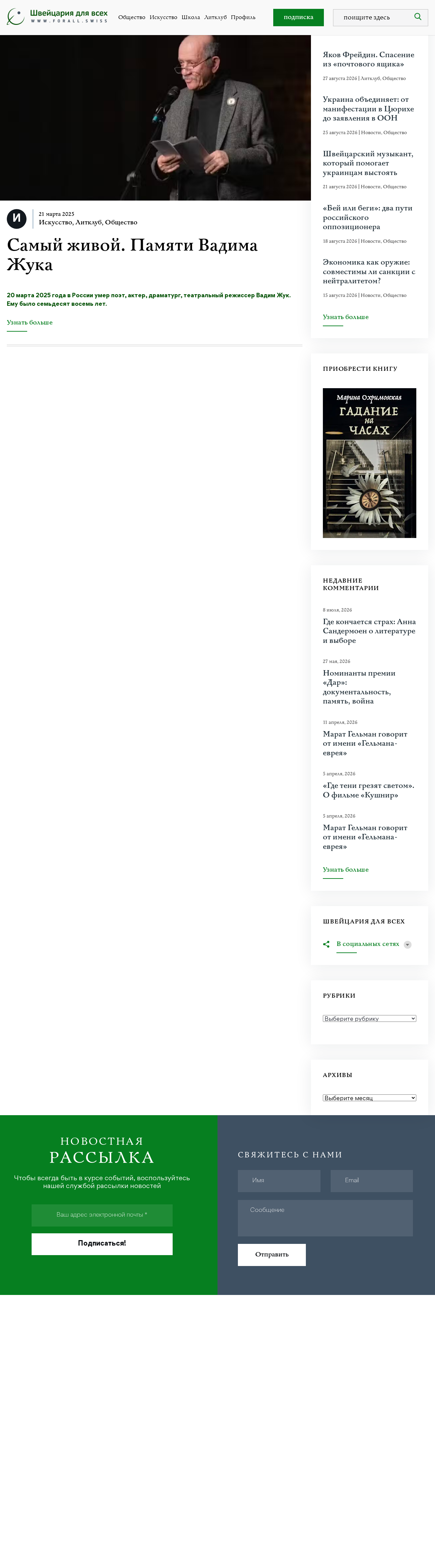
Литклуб (215, 17)
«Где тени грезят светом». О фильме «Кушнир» (368, 790)
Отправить (272, 1254)
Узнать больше (30, 323)
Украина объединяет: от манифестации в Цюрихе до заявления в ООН (368, 109)
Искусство (163, 17)
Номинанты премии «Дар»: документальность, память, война (359, 687)
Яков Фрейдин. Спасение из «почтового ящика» (368, 59)
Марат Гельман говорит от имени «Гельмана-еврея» (365, 744)
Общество (131, 17)
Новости (371, 132)
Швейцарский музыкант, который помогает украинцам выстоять (368, 163)
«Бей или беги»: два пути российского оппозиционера (368, 218)
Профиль (243, 17)
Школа (190, 17)
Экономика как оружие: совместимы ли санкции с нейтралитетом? (369, 272)
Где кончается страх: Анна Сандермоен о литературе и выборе (369, 631)
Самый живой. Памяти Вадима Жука (132, 255)
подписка (298, 17)
